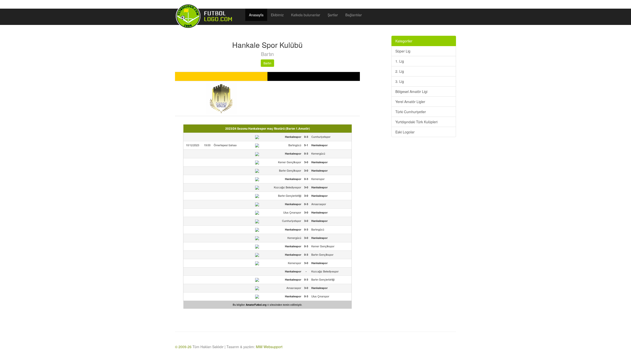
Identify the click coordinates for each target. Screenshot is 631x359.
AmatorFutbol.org (256, 304)
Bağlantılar (353, 14)
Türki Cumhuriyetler (410, 111)
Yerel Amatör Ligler (410, 101)
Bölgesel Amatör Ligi (411, 91)
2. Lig (399, 71)
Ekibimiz (277, 14)
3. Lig (399, 81)
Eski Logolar (405, 131)
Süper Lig (402, 51)
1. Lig (399, 61)
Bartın (267, 63)
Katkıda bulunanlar (305, 14)
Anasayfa (256, 14)
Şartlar (333, 14)
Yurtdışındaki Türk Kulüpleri (416, 121)
